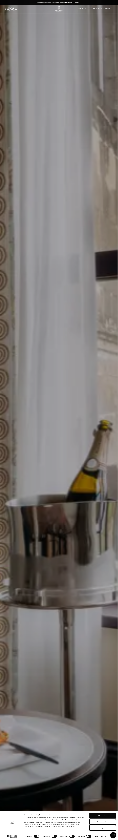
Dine (53, 16)
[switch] (54, 836)
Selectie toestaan (102, 822)
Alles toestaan (102, 816)
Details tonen (99, 836)
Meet (60, 16)
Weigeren (103, 828)
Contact (80, 9)
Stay (47, 16)
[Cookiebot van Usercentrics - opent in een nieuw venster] (12, 836)
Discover (69, 16)
